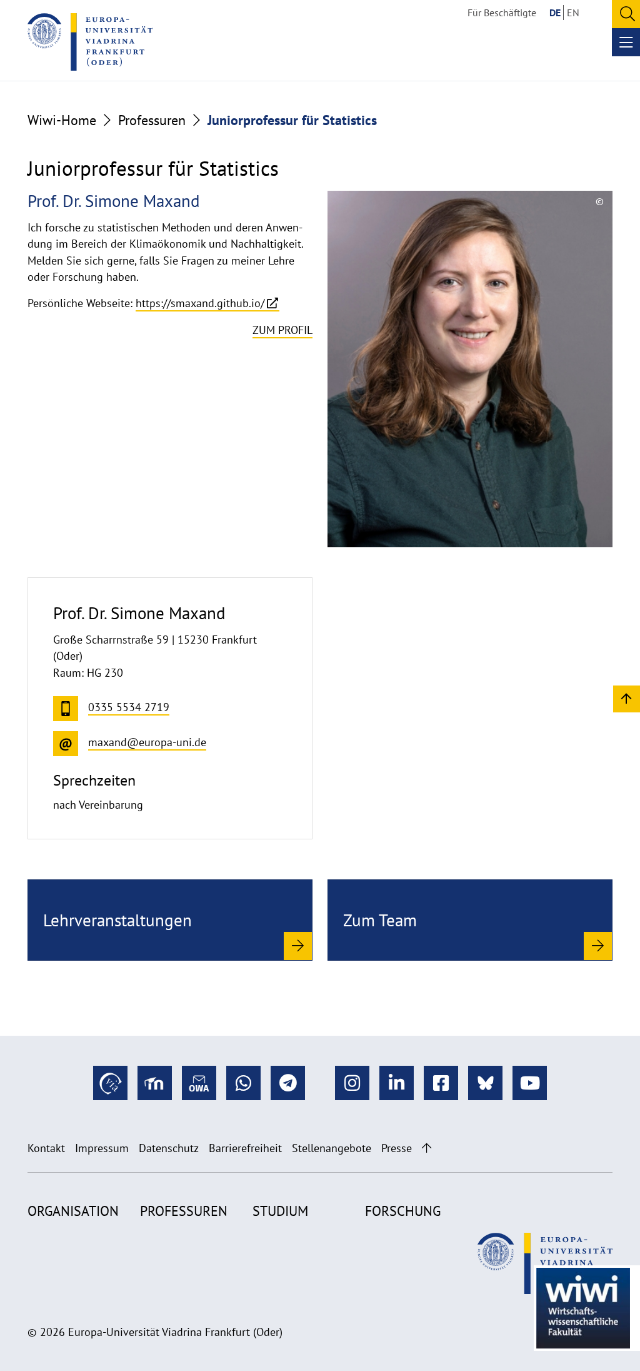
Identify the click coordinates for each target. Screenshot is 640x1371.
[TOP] (626, 698)
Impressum (102, 1148)
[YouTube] (529, 1083)
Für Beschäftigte (502, 12)
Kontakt (46, 1148)
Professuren (152, 120)
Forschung (403, 1211)
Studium (280, 1211)
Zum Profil (282, 330)
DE (555, 12)
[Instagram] (352, 1083)
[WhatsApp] (243, 1083)
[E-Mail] (199, 1083)
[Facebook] (441, 1083)
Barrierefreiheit (245, 1148)
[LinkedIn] (396, 1083)
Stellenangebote (331, 1148)
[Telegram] (288, 1083)
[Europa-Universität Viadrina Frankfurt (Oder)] (90, 42)
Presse (396, 1148)
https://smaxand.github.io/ (200, 303)
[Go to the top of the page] (426, 1148)
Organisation (73, 1211)
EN (573, 12)
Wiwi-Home (62, 120)
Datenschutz (169, 1148)
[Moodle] (155, 1083)
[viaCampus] (110, 1083)
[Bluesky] (485, 1083)
